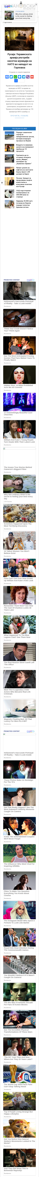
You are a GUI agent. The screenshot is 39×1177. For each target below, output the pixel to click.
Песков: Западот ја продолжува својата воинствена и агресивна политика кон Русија (24, 182)
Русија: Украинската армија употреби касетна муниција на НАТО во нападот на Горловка (19, 61)
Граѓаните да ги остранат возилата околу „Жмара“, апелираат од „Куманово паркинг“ (24, 159)
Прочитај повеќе (19, 116)
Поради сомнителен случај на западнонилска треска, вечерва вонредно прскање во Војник (25, 137)
